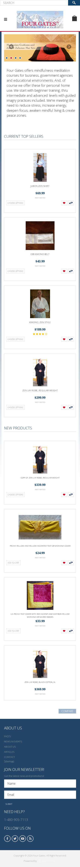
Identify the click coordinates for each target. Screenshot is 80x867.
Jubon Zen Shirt (40, 186)
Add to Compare (71, 203)
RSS (30, 838)
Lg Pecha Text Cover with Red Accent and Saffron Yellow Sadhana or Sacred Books (40, 615)
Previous (11, 47)
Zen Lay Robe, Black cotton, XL (40, 682)
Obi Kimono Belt (40, 254)
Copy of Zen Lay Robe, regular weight (40, 477)
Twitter (15, 838)
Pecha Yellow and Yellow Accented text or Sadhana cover (40, 545)
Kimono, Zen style (40, 322)
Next (68, 47)
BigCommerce (47, 861)
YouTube (22, 838)
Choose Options (15, 203)
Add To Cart (13, 562)
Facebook (7, 838)
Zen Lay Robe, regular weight (40, 390)
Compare (67, 711)
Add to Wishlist (64, 203)
